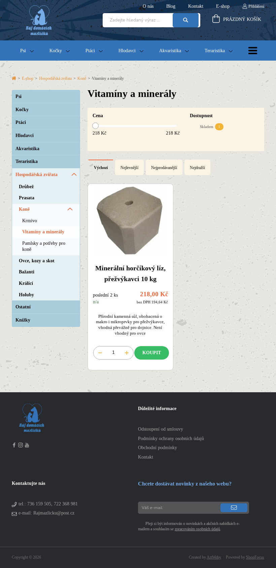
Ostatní (23, 306)
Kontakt (145, 457)
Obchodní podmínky (157, 447)
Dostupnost (201, 115)
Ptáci (90, 50)
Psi (23, 50)
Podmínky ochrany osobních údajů (171, 438)
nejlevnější (129, 167)
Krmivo (29, 220)
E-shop (27, 78)
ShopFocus (255, 557)
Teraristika (215, 50)
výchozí (101, 167)
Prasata (26, 197)
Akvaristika (170, 50)
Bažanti (26, 271)
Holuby (26, 294)
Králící (26, 283)
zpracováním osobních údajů (197, 529)
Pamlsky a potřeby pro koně (43, 246)
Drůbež (26, 186)
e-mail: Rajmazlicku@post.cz (46, 512)
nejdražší (197, 167)
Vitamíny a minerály (43, 231)
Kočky (55, 50)
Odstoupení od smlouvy (160, 429)
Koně (81, 78)
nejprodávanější (164, 167)
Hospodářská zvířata (55, 78)
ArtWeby (214, 557)
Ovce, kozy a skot (37, 260)
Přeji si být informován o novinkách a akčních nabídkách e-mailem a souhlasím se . (189, 526)
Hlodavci (127, 50)
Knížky (22, 320)
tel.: (48, 503)
